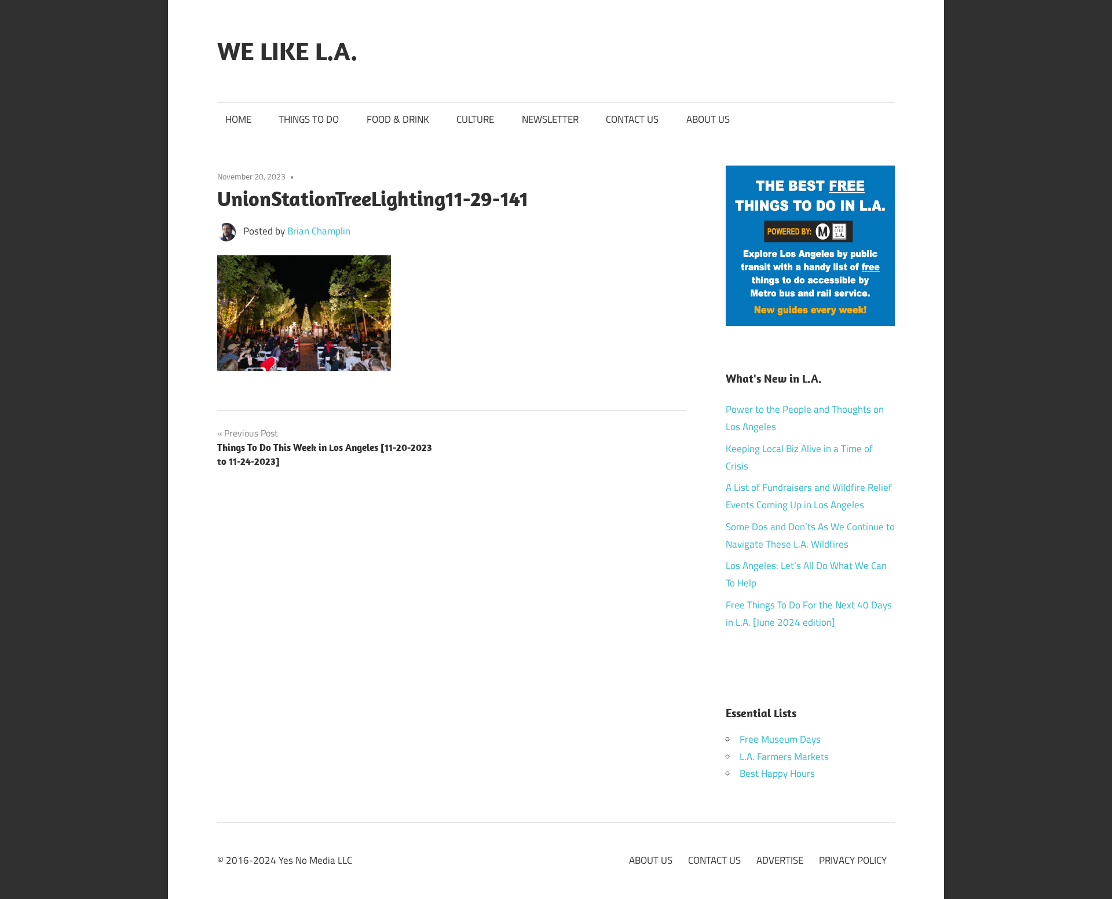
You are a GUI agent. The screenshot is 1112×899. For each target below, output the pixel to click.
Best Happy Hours (777, 773)
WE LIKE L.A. (287, 51)
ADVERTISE (779, 860)
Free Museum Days (780, 739)
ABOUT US (708, 119)
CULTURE (475, 119)
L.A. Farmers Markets (784, 756)
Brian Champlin (318, 230)
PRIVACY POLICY (853, 860)
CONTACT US (632, 119)
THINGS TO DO (309, 119)
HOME (238, 119)
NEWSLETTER (550, 119)
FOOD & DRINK (398, 119)
